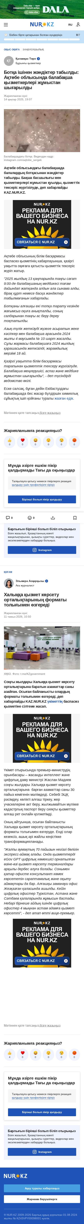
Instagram (45, 550)
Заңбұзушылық (33, 49)
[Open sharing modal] (53, 517)
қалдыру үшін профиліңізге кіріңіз (33, 484)
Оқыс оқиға (12, 49)
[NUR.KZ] (42, 24)
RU (70, 24)
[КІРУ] (78, 25)
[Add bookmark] (75, 517)
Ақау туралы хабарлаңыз (42, 1188)
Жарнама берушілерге (42, 1199)
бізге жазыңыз (50, 413)
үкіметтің (55, 701)
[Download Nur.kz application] (42, 9)
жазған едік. (64, 398)
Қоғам (8, 572)
